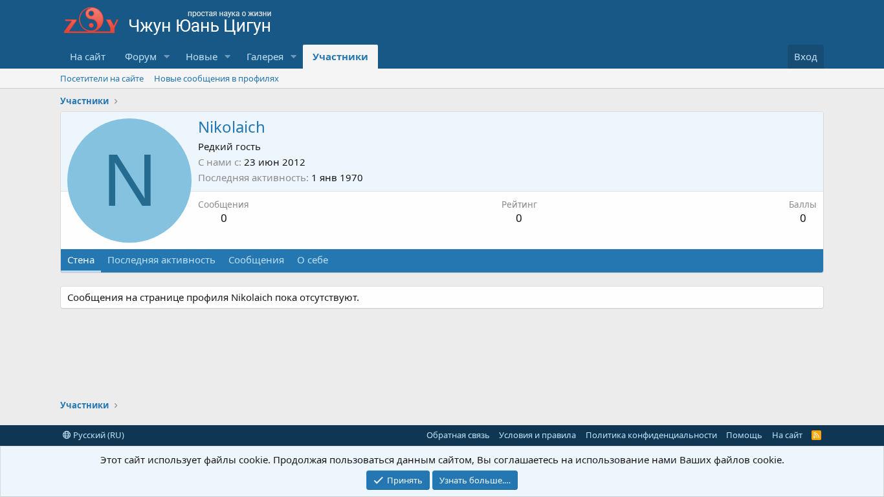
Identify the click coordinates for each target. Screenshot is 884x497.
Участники (340, 56)
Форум (141, 56)
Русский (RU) (97, 435)
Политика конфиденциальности (651, 435)
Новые (201, 56)
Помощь (744, 435)
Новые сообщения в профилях (216, 78)
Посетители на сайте (102, 78)
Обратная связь (458, 435)
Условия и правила (537, 435)
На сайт (87, 56)
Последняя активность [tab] (161, 259)
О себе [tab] (312, 259)
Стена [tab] (80, 259)
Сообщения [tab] (256, 259)
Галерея (265, 56)
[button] (167, 57)
